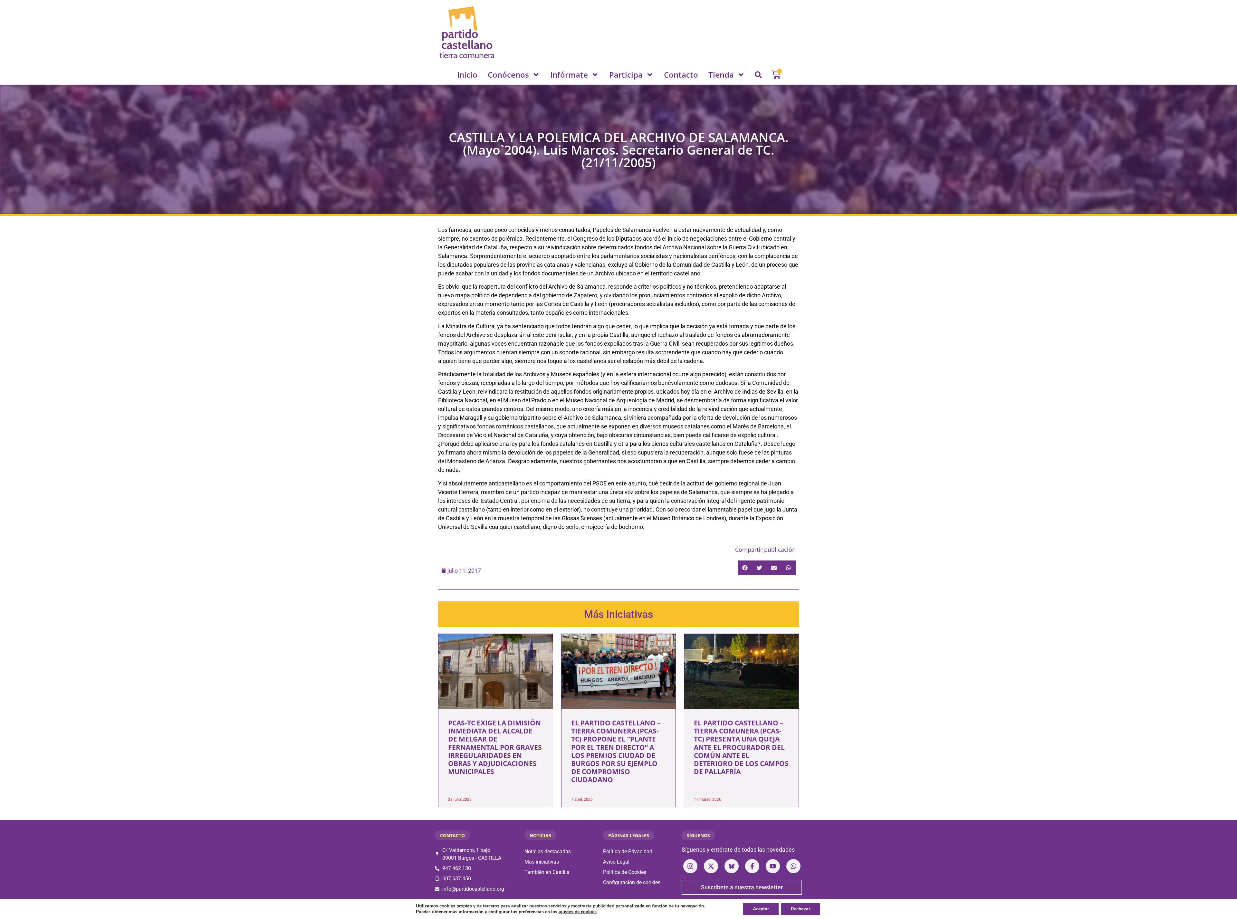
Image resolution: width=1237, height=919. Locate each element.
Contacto (681, 74)
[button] (758, 75)
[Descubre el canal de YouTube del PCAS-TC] (773, 866)
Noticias (540, 835)
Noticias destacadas (547, 851)
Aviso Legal (616, 862)
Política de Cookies (624, 872)
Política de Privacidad (627, 851)
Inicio (467, 74)
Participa (626, 74)
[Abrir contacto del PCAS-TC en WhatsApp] (793, 866)
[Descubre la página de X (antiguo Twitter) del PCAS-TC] (711, 866)
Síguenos (698, 835)
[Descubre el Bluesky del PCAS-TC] (731, 866)
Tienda (721, 74)
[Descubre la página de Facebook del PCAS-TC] (752, 866)
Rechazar (800, 909)
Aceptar (761, 909)
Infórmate (569, 74)
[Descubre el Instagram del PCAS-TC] (690, 866)
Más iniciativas (541, 862)
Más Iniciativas (618, 614)
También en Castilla (547, 872)
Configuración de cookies (631, 882)
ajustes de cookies (578, 912)
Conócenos (508, 74)
